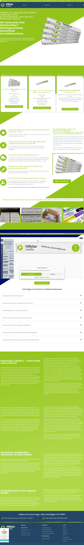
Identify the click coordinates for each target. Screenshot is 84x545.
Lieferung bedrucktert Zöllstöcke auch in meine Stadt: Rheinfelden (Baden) (21, 340)
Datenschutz (37, 277)
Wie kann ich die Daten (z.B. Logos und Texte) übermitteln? (17, 318)
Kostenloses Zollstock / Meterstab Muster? (13, 296)
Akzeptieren (31, 274)
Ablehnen (52, 274)
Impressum (47, 277)
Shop (24, 5)
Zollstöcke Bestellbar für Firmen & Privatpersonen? (15, 310)
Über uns (47, 5)
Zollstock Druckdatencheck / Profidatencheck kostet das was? (18, 303)
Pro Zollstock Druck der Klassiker (14, 90)
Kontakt (69, 5)
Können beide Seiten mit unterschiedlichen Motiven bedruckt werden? (20, 332)
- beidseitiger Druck (70, 91)
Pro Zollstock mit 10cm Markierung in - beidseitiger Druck (42, 91)
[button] (42, 295)
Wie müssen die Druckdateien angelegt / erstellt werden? (17, 325)
